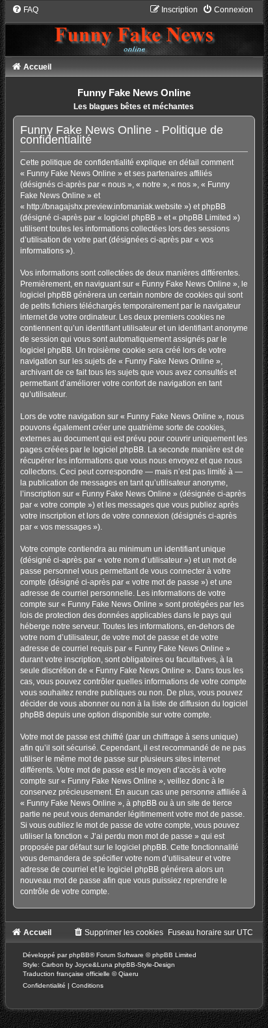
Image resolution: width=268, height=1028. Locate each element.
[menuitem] (25, 9)
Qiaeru (128, 973)
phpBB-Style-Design (144, 964)
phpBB (79, 954)
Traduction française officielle (66, 973)
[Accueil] (134, 30)
